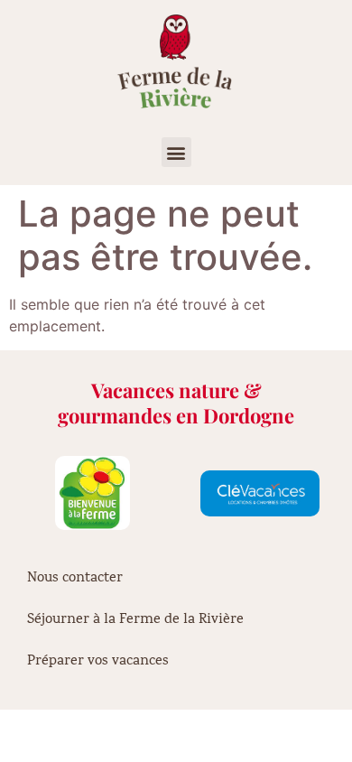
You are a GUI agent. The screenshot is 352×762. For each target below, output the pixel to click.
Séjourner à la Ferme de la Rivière (135, 620)
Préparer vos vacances (98, 662)
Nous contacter (75, 579)
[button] (176, 152)
